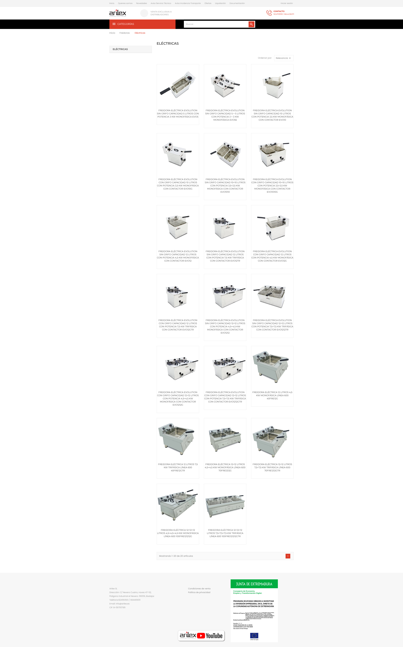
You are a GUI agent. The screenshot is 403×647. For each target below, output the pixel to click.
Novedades (141, 3)
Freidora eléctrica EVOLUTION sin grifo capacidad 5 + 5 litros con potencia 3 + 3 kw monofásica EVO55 (225, 115)
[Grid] (158, 59)
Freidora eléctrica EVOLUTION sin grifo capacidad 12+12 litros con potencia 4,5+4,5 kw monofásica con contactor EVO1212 (225, 326)
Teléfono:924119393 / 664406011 (124, 599)
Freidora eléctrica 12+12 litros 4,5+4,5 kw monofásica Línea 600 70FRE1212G (225, 467)
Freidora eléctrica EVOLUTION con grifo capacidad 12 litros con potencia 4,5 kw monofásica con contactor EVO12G (272, 256)
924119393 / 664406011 (283, 12)
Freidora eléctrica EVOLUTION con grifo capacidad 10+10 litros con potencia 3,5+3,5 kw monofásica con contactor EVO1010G (272, 185)
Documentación (237, 3)
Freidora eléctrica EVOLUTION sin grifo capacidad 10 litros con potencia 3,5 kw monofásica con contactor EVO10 (272, 115)
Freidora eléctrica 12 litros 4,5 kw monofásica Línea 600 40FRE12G (272, 395)
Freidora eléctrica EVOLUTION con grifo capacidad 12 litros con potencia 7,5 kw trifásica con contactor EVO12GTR (178, 325)
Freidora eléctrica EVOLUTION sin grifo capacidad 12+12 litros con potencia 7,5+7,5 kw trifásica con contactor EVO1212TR (272, 325)
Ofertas (207, 3)
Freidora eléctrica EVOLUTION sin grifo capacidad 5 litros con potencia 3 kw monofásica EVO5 (178, 113)
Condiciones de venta (199, 588)
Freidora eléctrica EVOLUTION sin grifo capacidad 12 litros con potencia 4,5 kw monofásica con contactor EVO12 (178, 256)
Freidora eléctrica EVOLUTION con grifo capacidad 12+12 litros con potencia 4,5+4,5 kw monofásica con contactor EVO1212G (178, 398)
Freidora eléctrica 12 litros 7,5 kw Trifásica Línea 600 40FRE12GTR (178, 467)
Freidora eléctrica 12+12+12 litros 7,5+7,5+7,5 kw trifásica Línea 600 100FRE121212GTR (225, 533)
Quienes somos (125, 3)
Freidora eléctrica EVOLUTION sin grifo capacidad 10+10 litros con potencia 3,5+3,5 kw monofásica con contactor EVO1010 (225, 185)
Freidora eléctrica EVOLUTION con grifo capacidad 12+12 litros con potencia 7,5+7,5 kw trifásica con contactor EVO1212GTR (225, 397)
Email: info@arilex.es (119, 603)
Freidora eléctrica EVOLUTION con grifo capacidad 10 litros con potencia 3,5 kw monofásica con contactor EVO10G (178, 184)
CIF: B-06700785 (117, 607)
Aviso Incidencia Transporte (188, 3)
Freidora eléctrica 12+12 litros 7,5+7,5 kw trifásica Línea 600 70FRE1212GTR (272, 467)
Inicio (111, 3)
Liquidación (220, 3)
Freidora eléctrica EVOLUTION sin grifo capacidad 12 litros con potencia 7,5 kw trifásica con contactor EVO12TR (225, 256)
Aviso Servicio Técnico (161, 3)
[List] (162, 59)
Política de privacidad (199, 592)
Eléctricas (120, 49)
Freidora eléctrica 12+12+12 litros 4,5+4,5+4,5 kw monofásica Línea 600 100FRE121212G (178, 533)
